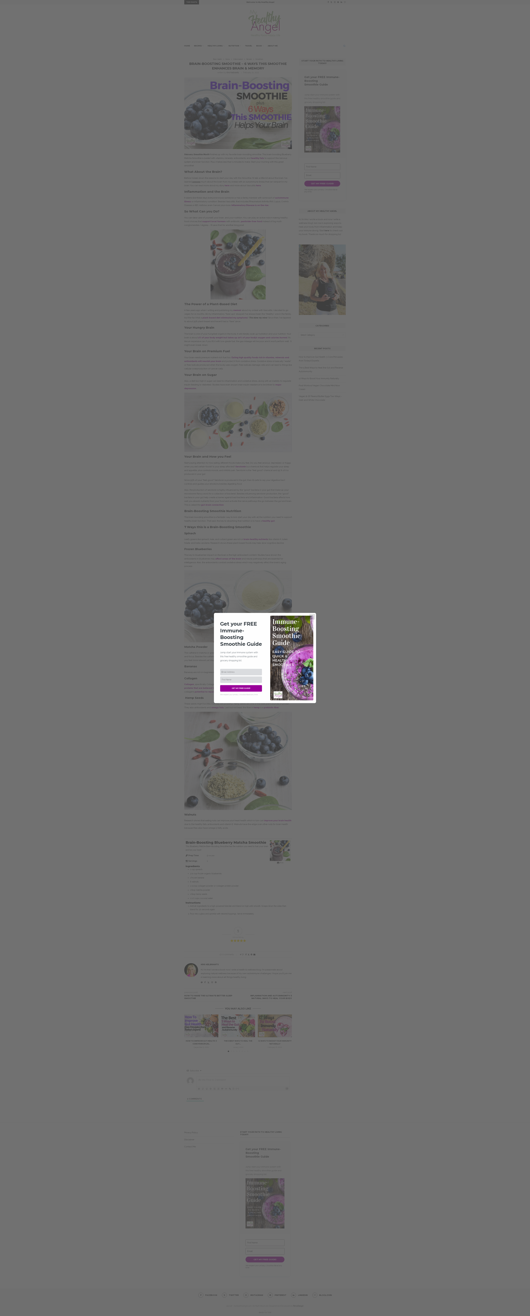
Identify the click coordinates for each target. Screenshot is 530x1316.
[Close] (312, 617)
